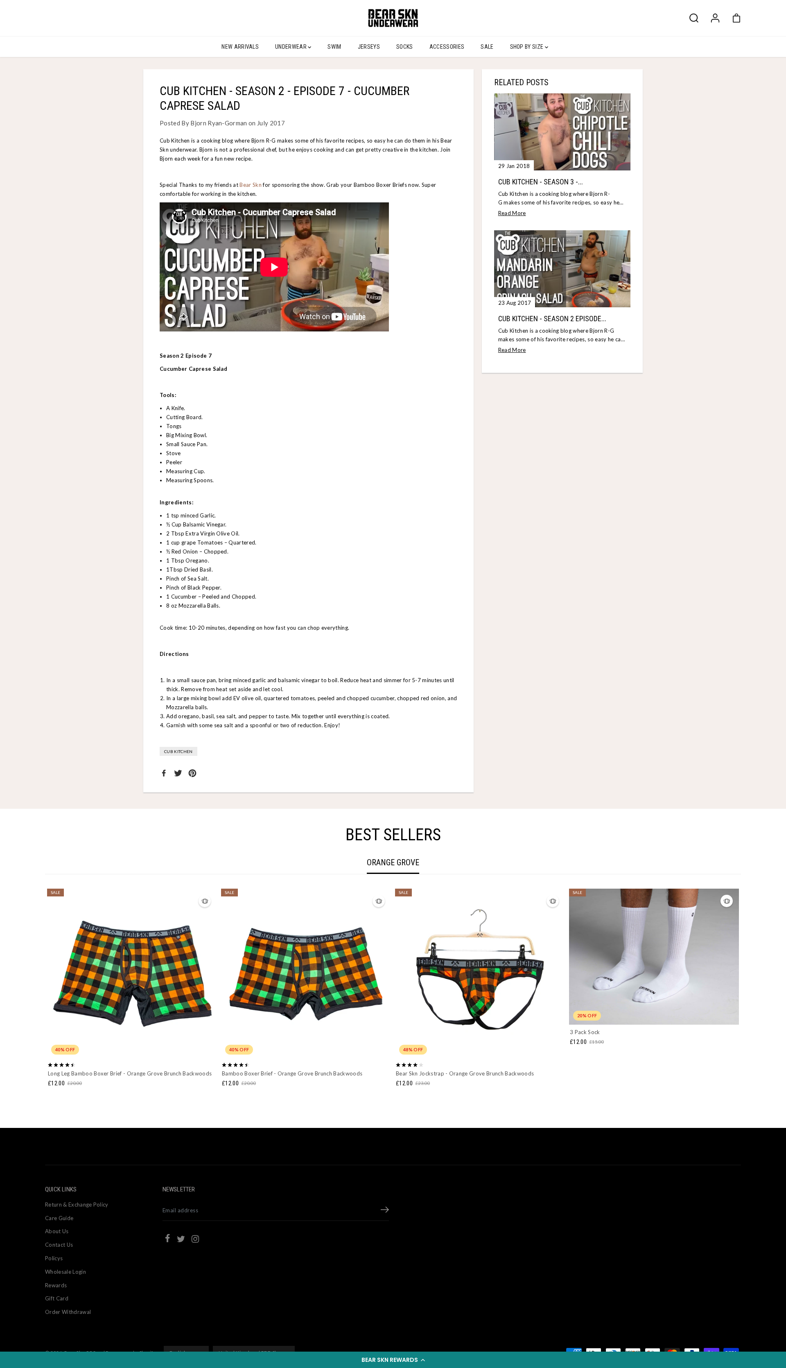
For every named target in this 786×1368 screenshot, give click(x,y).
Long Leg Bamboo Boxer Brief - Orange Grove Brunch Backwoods (130, 1073)
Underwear (291, 46)
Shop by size (527, 46)
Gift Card (56, 1298)
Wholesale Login (65, 1271)
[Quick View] (132, 1042)
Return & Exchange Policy (76, 1204)
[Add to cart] (664, 1008)
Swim (334, 46)
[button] (393, 1360)
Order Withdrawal (68, 1312)
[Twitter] (178, 773)
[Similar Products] (205, 901)
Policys (54, 1258)
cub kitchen (178, 751)
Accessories (447, 46)
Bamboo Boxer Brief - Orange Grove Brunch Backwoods (292, 1073)
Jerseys (369, 46)
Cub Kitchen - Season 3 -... (540, 181)
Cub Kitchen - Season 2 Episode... (552, 318)
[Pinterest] (192, 773)
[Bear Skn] (393, 18)
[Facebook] (164, 773)
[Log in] (715, 18)
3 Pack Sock (585, 1032)
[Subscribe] (385, 1210)
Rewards (56, 1285)
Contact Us (59, 1244)
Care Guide (59, 1218)
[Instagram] (195, 1240)
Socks (404, 46)
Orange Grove (393, 862)
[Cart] (736, 18)
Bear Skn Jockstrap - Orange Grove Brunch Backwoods (465, 1073)
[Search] (693, 18)
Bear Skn (250, 184)
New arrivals (240, 46)
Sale (487, 46)
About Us (57, 1231)
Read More (512, 213)
